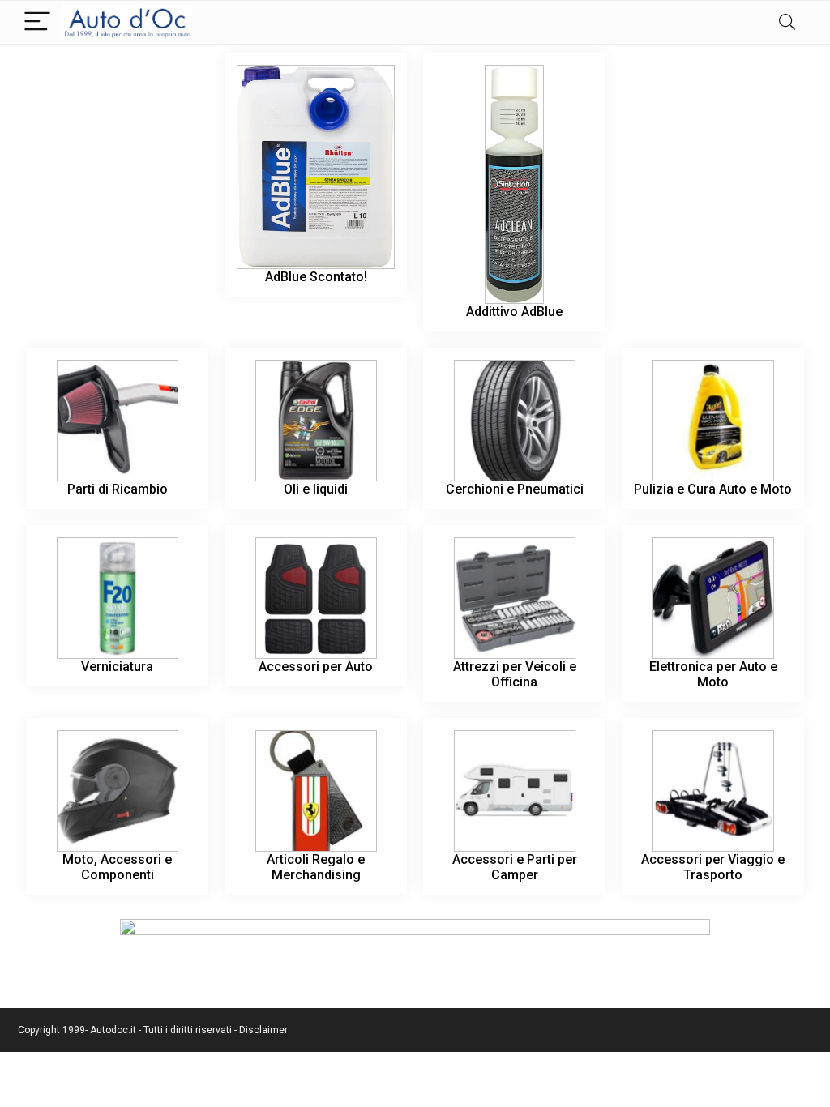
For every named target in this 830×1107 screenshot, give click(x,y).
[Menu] (37, 22)
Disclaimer (263, 1030)
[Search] (787, 22)
